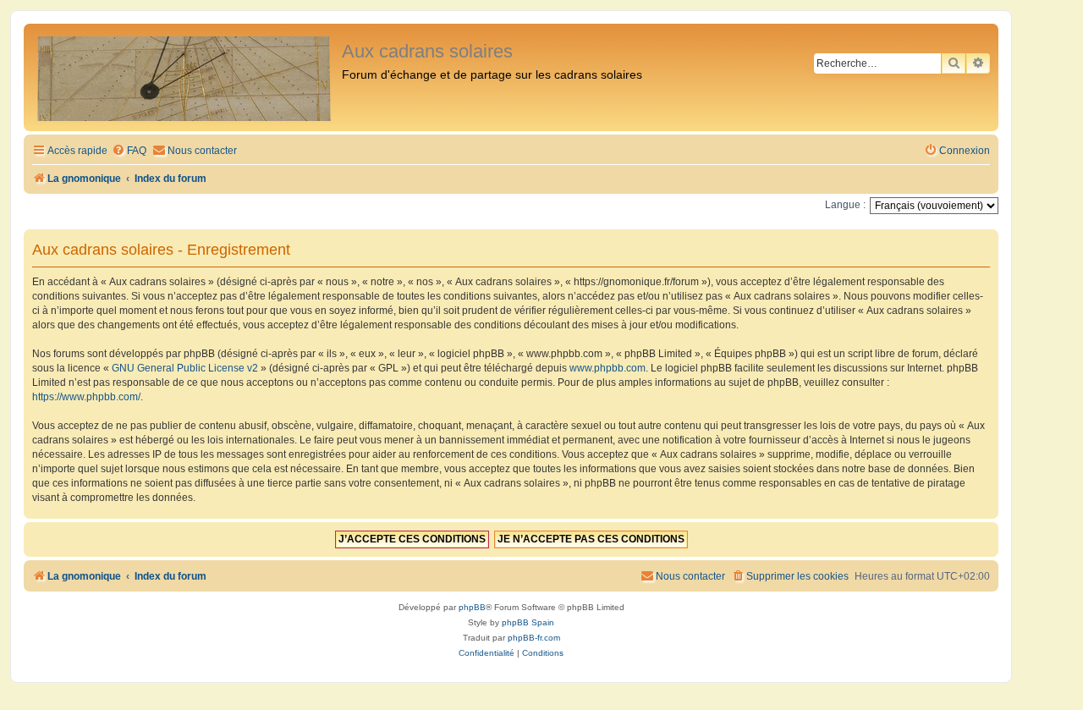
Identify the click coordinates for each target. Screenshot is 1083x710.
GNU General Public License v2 (185, 368)
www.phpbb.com (607, 368)
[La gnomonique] (185, 77)
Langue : (845, 205)
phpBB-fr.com (534, 637)
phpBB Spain (528, 622)
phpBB (472, 607)
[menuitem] (129, 151)
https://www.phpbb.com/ (86, 397)
